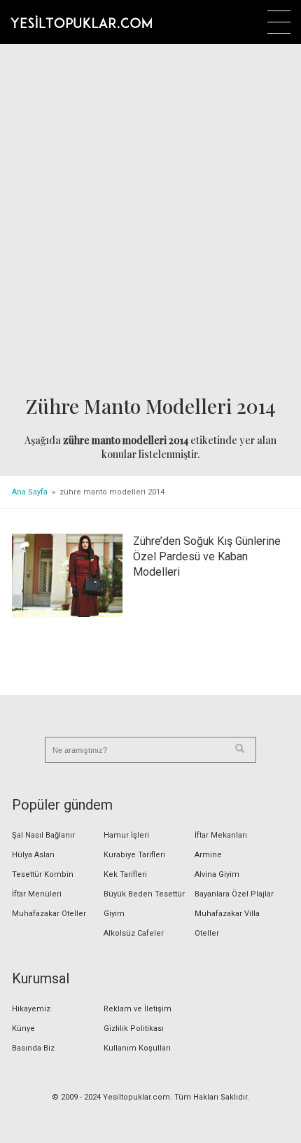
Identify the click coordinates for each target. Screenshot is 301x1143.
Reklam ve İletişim (138, 1008)
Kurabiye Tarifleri (134, 854)
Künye (23, 1028)
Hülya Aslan (33, 854)
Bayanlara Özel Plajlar (234, 894)
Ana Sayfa (30, 492)
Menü (278, 22)
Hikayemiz (31, 1008)
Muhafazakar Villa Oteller (227, 923)
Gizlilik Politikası (134, 1028)
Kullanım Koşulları (137, 1048)
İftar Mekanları (221, 835)
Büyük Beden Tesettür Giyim (144, 903)
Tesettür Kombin (43, 874)
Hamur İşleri (126, 835)
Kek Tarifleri (125, 874)
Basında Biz (33, 1048)
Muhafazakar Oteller (49, 913)
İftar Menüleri (37, 894)
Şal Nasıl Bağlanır (43, 835)
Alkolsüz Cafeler (134, 933)
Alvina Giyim (217, 874)
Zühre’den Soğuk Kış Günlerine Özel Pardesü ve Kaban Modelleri (207, 556)
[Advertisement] (150, 221)
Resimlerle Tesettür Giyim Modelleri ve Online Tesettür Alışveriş (81, 21)
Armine (208, 854)
